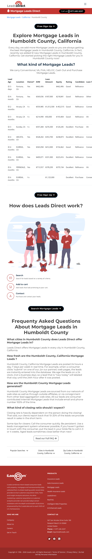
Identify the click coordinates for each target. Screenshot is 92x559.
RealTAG (50, 500)
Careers (10, 528)
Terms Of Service (58, 552)
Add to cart (22, 284)
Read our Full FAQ (45, 438)
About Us (10, 524)
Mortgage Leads (14, 17)
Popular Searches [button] (18, 450)
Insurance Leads (53, 479)
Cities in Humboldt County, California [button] (45, 451)
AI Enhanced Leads (54, 508)
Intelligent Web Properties (57, 504)
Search (19, 275)
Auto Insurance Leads (55, 483)
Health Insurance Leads (56, 491)
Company (10, 520)
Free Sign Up (45, 26)
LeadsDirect (51, 495)
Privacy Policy (72, 552)
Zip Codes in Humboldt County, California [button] (73, 451)
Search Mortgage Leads (45, 308)
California (26, 17)
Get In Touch (11, 532)
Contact (20, 293)
